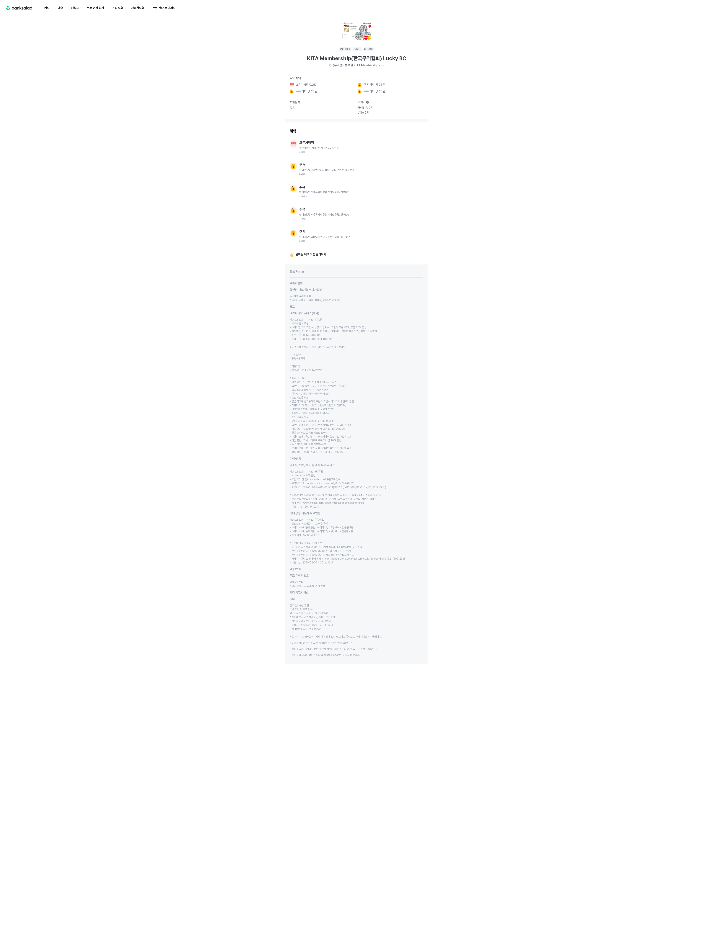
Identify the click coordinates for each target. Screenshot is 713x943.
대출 (60, 8)
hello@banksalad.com (327, 654)
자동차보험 (137, 8)
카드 (47, 8)
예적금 (75, 8)
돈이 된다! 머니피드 (163, 8)
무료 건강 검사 (95, 8)
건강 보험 (117, 8)
